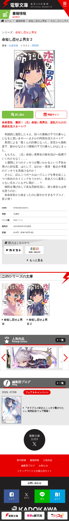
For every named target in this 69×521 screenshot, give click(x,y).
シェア (11, 499)
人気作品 (47, 460)
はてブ (57, 499)
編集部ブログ (28, 465)
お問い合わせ (34, 483)
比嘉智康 (13, 45)
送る (42, 499)
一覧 (61, 340)
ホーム (8, 21)
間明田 (35, 45)
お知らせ (43, 465)
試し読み (19, 114)
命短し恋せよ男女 (38, 21)
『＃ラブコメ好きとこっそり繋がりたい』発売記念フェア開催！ (43, 409)
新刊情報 (21, 460)
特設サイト (53, 114)
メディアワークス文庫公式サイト (34, 471)
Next (65, 357)
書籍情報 (20, 21)
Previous (3, 357)
